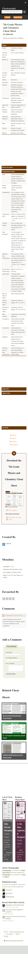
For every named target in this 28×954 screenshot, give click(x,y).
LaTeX (10, 519)
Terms (17, 934)
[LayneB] (10, 599)
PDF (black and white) (14, 517)
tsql (7, 859)
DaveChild (9, 890)
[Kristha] (13, 599)
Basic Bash (21, 905)
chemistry (14, 441)
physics (14, 435)
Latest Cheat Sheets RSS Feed (14, 940)
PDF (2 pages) (12, 510)
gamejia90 (9, 905)
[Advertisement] (12, 3)
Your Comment (10, 663)
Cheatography (6, 870)
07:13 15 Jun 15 (18, 615)
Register (17, 17)
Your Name (9, 652)
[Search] (24, 11)
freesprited (9, 852)
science (14, 438)
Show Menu (25, 2)
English (12, 566)
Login (7, 17)
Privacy (6, 936)
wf (19, 859)
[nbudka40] (7, 599)
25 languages (6, 874)
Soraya (20, 850)
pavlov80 (8, 909)
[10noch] (3, 599)
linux (24, 874)
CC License (9, 934)
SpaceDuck (9, 893)
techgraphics (9, 615)
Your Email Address (11, 658)
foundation (15, 444)
